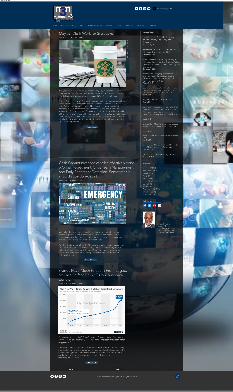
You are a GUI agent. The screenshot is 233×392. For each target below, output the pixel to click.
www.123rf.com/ (128, 47)
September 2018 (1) (151, 189)
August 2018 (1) (149, 186)
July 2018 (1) (148, 184)
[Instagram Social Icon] (159, 205)
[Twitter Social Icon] (149, 205)
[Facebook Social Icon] (144, 205)
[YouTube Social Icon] (154, 205)
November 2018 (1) (151, 194)
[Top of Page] (177, 376)
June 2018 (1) (148, 181)
